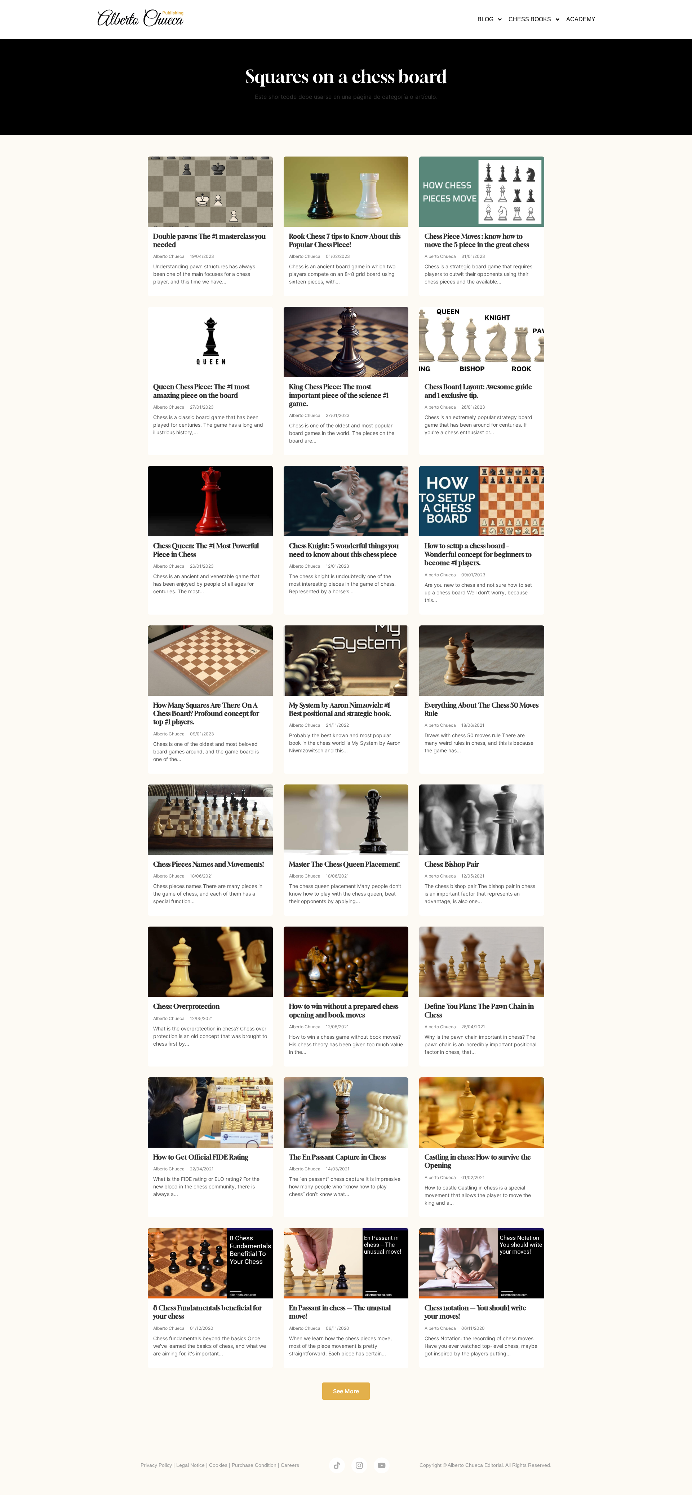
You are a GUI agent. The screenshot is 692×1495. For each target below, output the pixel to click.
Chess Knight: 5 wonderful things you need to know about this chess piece (344, 550)
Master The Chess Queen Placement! (344, 864)
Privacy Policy (156, 1465)
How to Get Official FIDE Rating (200, 1157)
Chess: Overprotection (186, 1006)
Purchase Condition (254, 1465)
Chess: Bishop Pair (452, 864)
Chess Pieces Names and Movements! (208, 864)
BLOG (485, 19)
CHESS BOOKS (530, 19)
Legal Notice (190, 1465)
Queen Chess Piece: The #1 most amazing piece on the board (201, 391)
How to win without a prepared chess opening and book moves (343, 1010)
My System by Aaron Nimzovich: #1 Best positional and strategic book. (340, 709)
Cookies (218, 1465)
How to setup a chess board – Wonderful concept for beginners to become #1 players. (478, 554)
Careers (290, 1465)
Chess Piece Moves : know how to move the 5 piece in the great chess (477, 240)
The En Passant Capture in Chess (337, 1157)
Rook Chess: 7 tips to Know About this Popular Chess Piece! (344, 240)
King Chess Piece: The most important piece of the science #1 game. (339, 395)
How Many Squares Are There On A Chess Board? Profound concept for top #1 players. (206, 713)
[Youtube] (382, 1465)
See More (346, 1391)
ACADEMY (580, 19)
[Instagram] (359, 1465)
